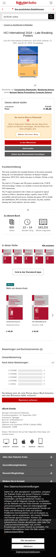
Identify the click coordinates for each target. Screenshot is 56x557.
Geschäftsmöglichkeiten (15, 465)
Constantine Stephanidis (25, 90)
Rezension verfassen (28, 400)
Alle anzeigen (48, 245)
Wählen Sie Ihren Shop (28, 134)
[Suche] (51, 16)
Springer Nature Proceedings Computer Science (31, 92)
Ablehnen (28, 546)
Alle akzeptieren (28, 540)
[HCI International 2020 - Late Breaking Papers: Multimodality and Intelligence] (7, 262)
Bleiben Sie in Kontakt (13, 481)
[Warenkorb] (51, 3)
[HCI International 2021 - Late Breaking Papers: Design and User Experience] (38, 262)
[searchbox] (28, 16)
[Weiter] (52, 315)
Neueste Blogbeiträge (13, 473)
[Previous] (3, 9)
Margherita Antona (46, 90)
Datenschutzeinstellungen (28, 552)
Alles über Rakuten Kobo (15, 457)
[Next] (53, 9)
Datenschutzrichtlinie (14, 532)
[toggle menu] (4, 3)
